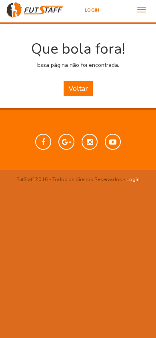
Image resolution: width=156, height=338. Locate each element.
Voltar (78, 88)
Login (92, 10)
